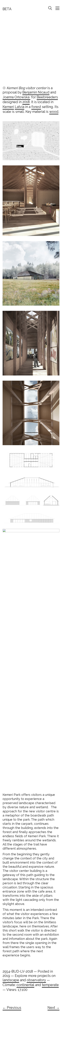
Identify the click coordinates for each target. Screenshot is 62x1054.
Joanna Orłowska (16, 97)
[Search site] (50, 8)
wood (53, 112)
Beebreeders (47, 97)
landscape (11, 980)
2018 (26, 102)
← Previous (12, 1008)
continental (25, 985)
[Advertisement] (31, 50)
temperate (50, 985)
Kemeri (8, 107)
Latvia (19, 107)
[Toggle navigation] (57, 8)
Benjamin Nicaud (35, 92)
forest (36, 107)
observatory (36, 980)
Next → (53, 1008)
